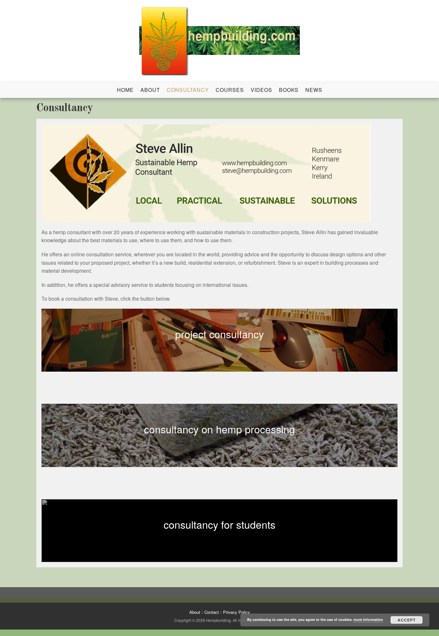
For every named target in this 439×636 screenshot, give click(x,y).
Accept (407, 620)
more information (368, 619)
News (313, 89)
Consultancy (188, 89)
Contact (211, 612)
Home (125, 89)
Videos (261, 89)
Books (289, 89)
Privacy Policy (236, 612)
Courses (230, 89)
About (150, 89)
